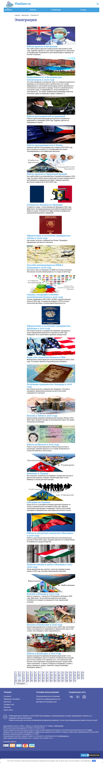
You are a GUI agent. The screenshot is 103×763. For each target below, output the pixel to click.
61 (40, 681)
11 (55, 673)
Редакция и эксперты (12, 699)
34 (75, 675)
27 (47, 675)
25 (40, 675)
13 (63, 673)
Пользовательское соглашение (48, 696)
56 (20, 681)
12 (59, 673)
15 (71, 673)
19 (16, 675)
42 (36, 678)
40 (28, 678)
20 (20, 675)
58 (28, 681)
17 (79, 673)
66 (59, 681)
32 (67, 675)
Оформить (8, 10)
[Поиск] (98, 4)
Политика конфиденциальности (48, 699)
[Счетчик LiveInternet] (4, 755)
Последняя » (21, 683)
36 (83, 675)
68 (67, 681)
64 (51, 681)
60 (36, 681)
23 (32, 675)
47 (55, 678)
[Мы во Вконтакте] (71, 696)
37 (16, 678)
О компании (56, 10)
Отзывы (83, 10)
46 (51, 678)
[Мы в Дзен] (84, 696)
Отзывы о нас (9, 704)
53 (79, 678)
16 (75, 673)
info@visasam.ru (63, 736)
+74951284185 (58, 726)
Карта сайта (8, 710)
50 (67, 678)
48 (59, 678)
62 (43, 681)
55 (16, 681)
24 (36, 675)
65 (55, 681)
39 (24, 678)
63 (47, 681)
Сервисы (33, 10)
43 (40, 678)
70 (75, 681)
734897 (89, 730)
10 (51, 673)
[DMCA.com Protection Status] (90, 755)
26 (43, 675)
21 (24, 675)
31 (63, 675)
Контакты (7, 702)
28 (51, 675)
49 (63, 678)
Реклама (7, 707)
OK (94, 760)
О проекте (7, 696)
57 (24, 681)
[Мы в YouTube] (77, 696)
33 (71, 675)
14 (67, 673)
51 (71, 678)
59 (32, 681)
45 (47, 678)
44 (43, 678)
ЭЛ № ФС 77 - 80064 (33, 732)
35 (79, 675)
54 (83, 678)
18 (83, 673)
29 (55, 675)
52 (75, 678)
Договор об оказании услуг (46, 702)
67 (63, 681)
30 (59, 675)
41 (32, 678)
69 (71, 681)
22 (28, 675)
